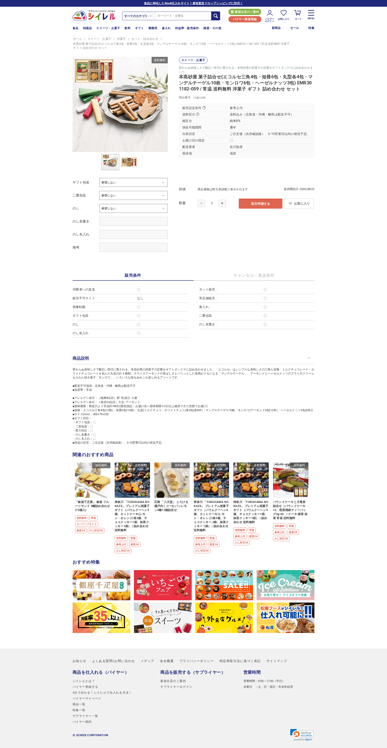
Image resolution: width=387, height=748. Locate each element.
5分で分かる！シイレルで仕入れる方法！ (102, 692)
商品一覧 (79, 704)
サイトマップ (277, 661)
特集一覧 (79, 710)
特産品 (87, 28)
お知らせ (79, 661)
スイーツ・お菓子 (108, 28)
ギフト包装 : (82, 182)
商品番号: (185, 97)
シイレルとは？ (84, 681)
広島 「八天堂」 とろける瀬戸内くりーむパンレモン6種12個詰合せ (171, 506)
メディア (148, 661)
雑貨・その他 (212, 28)
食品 (76, 28)
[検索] (215, 15)
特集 (311, 28)
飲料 (128, 28)
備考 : (77, 247)
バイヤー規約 (82, 721)
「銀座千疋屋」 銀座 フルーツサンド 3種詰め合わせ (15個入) (92, 506)
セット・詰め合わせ (144, 39)
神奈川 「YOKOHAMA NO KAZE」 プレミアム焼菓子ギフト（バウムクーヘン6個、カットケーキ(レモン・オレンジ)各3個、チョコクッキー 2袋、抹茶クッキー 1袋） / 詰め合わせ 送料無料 (211, 516)
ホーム (77, 39)
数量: (182, 203)
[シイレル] (94, 15)
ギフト (139, 28)
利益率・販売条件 (187, 28)
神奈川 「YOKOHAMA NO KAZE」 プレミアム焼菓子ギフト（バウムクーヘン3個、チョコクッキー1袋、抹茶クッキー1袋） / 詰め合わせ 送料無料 (251, 512)
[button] (302, 735)
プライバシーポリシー (196, 661)
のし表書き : (82, 221)
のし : (77, 208)
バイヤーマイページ (87, 698)
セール (294, 28)
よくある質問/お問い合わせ (113, 661)
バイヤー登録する (85, 686)
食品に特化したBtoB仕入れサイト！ (193, 3)
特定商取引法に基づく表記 (240, 661)
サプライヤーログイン (176, 686)
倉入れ (166, 28)
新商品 (276, 28)
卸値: (182, 189)
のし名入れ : (82, 234)
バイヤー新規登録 (245, 19)
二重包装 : (80, 195)
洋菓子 (121, 39)
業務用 (152, 28)
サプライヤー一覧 (85, 716)
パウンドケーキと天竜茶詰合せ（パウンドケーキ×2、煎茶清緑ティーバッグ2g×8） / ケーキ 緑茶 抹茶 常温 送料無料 (290, 510)
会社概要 (167, 661)
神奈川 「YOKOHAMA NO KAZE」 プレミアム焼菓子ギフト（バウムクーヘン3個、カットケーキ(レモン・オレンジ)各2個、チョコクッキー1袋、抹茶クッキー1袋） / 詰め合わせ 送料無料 (132, 516)
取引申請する (260, 203)
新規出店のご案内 (247, 11)
